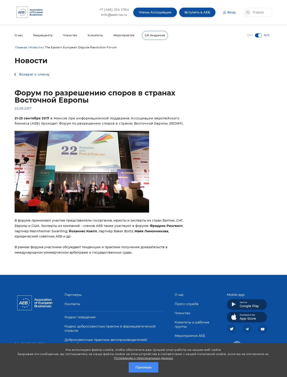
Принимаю (143, 367)
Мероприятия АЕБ (190, 336)
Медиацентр (42, 35)
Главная (21, 47)
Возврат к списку (34, 74)
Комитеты (95, 35)
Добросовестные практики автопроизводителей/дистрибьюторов (106, 342)
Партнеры (73, 295)
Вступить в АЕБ (197, 12)
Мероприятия (123, 35)
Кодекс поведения (80, 317)
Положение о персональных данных (143, 358)
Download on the (248, 317)
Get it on (249, 304)
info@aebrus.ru (114, 15)
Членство (70, 35)
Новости (35, 47)
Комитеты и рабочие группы (192, 324)
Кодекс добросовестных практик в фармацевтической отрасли (110, 328)
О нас (19, 35)
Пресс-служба (186, 304)
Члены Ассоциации (155, 12)
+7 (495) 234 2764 (114, 10)
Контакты (72, 304)
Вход (231, 12)
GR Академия (155, 35)
